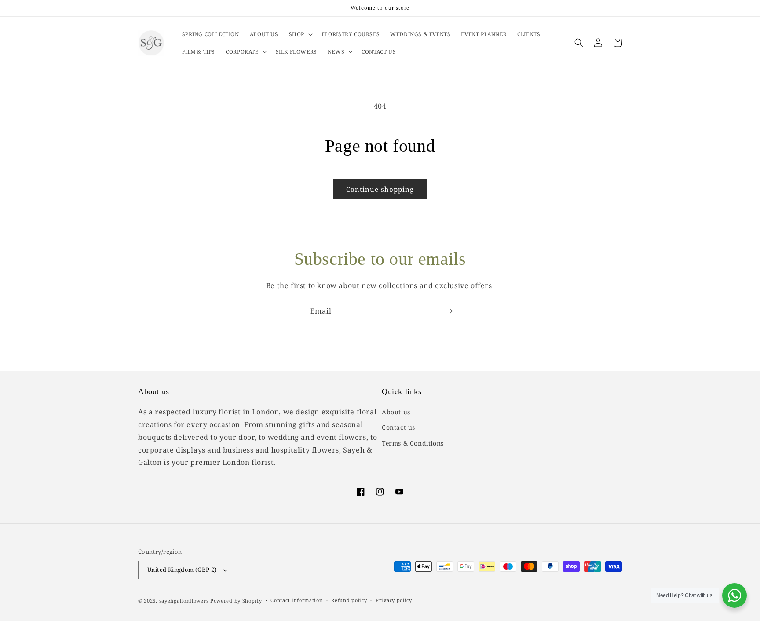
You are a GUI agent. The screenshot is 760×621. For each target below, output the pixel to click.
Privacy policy (394, 600)
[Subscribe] (449, 311)
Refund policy (349, 600)
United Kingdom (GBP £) (182, 570)
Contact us (398, 427)
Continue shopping (380, 189)
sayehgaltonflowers (184, 600)
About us (396, 412)
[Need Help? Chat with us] (734, 595)
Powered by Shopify (236, 600)
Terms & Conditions (413, 443)
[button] (300, 34)
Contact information (296, 600)
